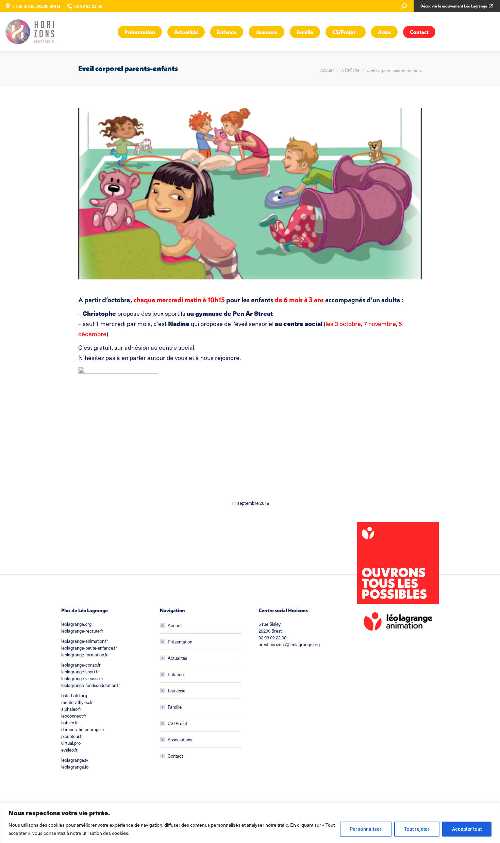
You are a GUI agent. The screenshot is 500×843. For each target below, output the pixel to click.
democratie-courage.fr (82, 729)
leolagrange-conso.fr (81, 664)
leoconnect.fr (73, 715)
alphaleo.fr (71, 709)
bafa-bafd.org (74, 695)
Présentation (180, 641)
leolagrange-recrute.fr (82, 630)
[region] (250, 823)
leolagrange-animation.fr (84, 641)
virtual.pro (71, 743)
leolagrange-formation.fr (84, 654)
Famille (175, 707)
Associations (180, 739)
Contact (175, 756)
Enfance (176, 674)
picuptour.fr (72, 736)
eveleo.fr (69, 749)
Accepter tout (467, 829)
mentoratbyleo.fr (77, 702)
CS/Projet (177, 723)
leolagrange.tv (74, 760)
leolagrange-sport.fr (80, 671)
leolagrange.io (74, 766)
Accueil (175, 625)
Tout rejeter (417, 829)
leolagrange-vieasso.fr (82, 678)
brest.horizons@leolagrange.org (289, 644)
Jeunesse (176, 690)
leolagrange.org (76, 624)
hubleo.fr (69, 722)
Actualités (177, 658)
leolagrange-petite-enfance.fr (89, 647)
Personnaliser (366, 829)
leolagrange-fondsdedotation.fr (90, 685)
